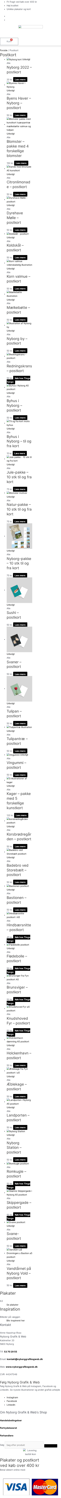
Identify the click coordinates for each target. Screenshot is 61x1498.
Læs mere (20, 79)
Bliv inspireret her (16, 1320)
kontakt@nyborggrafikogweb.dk (25, 1359)
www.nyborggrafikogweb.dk (22, 1367)
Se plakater (12, 1304)
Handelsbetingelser (11, 1420)
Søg (2, 1445)
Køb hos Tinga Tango (18, 380)
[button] (30, 46)
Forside (3, 50)
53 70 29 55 (10, 1351)
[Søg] (50, 1445)
